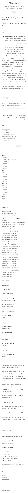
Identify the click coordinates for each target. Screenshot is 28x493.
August (6, 157)
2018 (5, 176)
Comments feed (5, 479)
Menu (14, 12)
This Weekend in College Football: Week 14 (20, 117)
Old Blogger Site (5, 140)
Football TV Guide (6, 130)
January (6, 161)
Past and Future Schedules (8, 134)
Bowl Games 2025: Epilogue (10, 159)
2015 (5, 181)
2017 (5, 178)
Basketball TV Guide (6, 132)
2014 (5, 183)
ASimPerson (19, 105)
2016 (5, 179)
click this (8, 464)
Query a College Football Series (9, 136)
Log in (3, 475)
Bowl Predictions (6, 129)
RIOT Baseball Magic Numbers (9, 138)
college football (16, 103)
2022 (5, 168)
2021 (5, 170)
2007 (5, 196)
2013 (5, 185)
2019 (5, 174)
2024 (5, 165)
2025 (5, 163)
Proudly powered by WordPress (8, 490)
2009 (5, 192)
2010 (5, 191)
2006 (5, 198)
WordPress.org (5, 481)
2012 (5, 187)
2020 (5, 172)
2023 (5, 166)
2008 (5, 194)
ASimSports (14, 3)
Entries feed (4, 477)
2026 (4, 155)
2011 (5, 189)
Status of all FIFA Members (8, 443)
